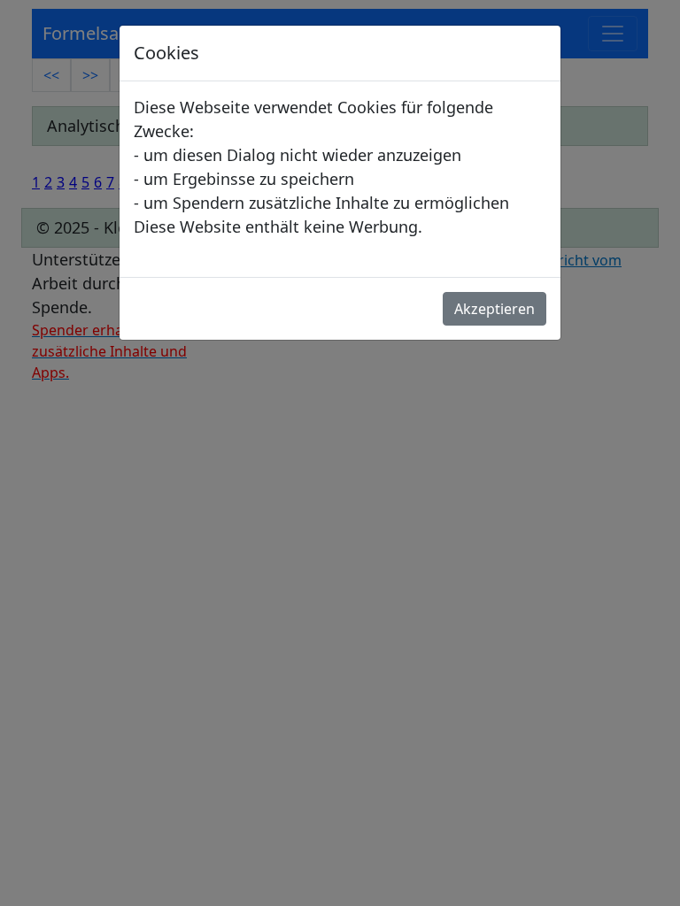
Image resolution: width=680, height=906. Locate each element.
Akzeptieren (494, 309)
